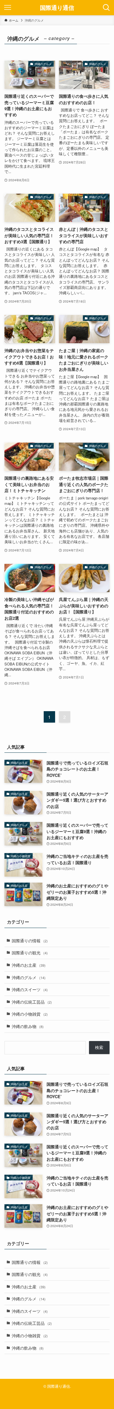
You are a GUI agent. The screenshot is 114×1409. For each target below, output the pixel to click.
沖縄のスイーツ (30, 989)
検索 (99, 1047)
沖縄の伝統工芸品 (32, 1002)
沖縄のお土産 (29, 965)
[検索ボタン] (106, 7)
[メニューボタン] (7, 7)
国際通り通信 (57, 7)
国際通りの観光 (30, 953)
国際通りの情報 (30, 941)
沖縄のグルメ (29, 977)
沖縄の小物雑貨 (30, 1014)
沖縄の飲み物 (28, 1026)
